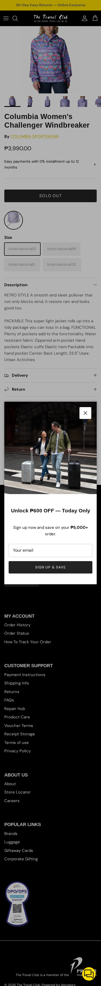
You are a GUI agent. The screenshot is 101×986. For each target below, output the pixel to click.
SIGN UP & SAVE (50, 567)
